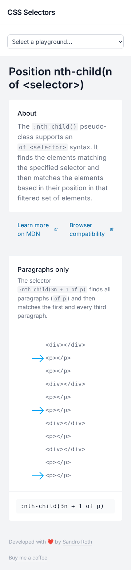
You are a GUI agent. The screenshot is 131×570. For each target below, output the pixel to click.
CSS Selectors (31, 12)
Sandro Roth (77, 541)
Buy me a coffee (28, 557)
